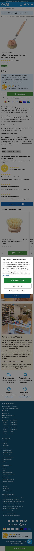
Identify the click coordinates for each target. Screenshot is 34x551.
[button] (17, 291)
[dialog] (17, 275)
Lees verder (5, 275)
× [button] (30, 259)
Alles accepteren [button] (17, 280)
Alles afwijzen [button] (17, 286)
